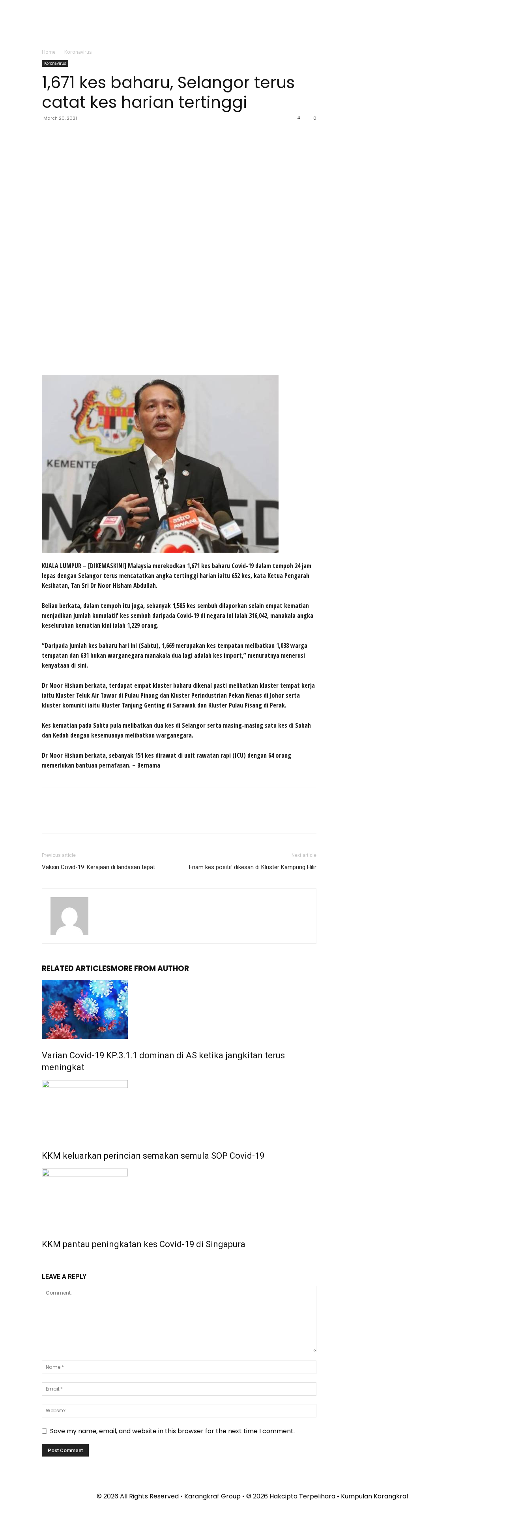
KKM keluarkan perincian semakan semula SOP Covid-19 (153, 1156)
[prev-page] (44, 1262)
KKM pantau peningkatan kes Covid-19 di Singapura (143, 1244)
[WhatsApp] (104, 136)
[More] (122, 136)
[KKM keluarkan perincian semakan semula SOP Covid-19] (179, 1109)
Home (49, 52)
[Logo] (325, 25)
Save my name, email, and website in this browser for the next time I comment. (172, 1431)
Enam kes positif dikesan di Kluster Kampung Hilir (252, 867)
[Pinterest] (86, 136)
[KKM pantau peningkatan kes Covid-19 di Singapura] (179, 1198)
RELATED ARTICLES (76, 968)
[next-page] (49, 1262)
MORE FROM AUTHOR (150, 968)
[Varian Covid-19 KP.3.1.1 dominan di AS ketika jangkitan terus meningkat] (179, 1009)
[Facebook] (50, 136)
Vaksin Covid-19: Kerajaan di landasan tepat (98, 867)
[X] (68, 136)
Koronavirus (55, 63)
